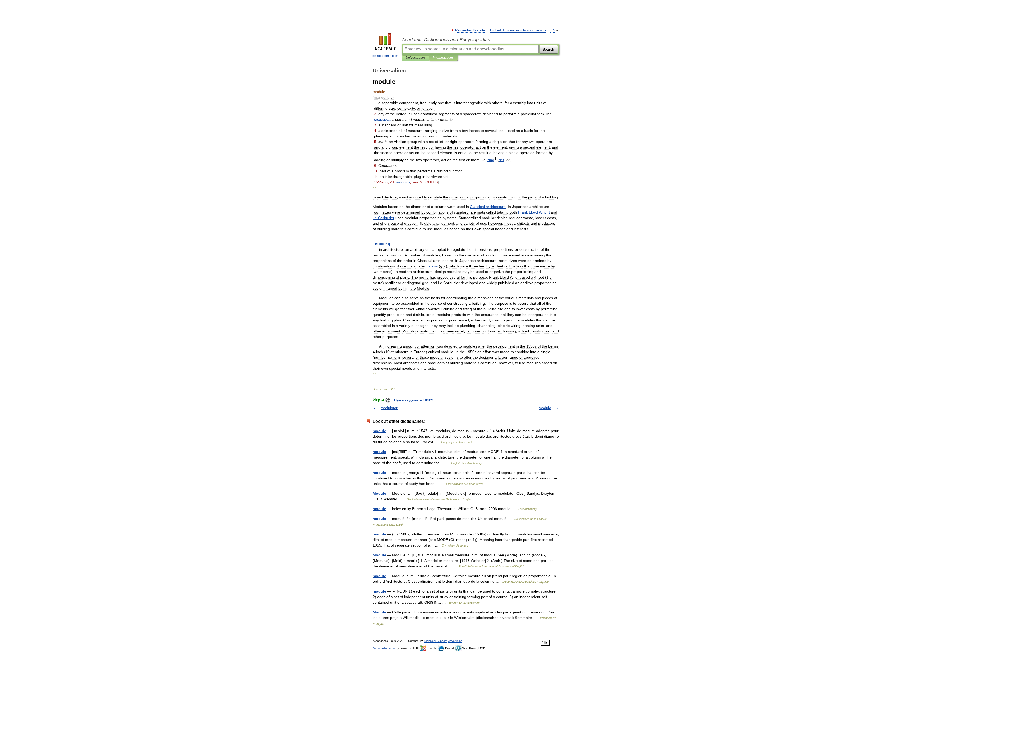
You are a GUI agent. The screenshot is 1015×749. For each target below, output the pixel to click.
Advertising (455, 640)
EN (552, 30)
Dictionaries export (385, 648)
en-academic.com (385, 56)
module (379, 431)
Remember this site (470, 30)
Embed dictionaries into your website (518, 30)
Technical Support (435, 640)
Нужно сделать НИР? (413, 400)
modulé (379, 518)
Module (379, 493)
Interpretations (443, 57)
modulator (389, 408)
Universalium (415, 57)
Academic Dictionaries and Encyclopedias (446, 39)
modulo (545, 408)
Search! (548, 49)
